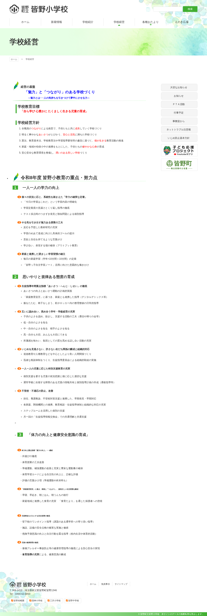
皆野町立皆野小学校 (39, 9)
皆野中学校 (73, 600)
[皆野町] (179, 169)
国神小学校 (37, 600)
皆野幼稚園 (19, 600)
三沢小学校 (55, 600)
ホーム (14, 59)
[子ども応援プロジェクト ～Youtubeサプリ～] (179, 154)
